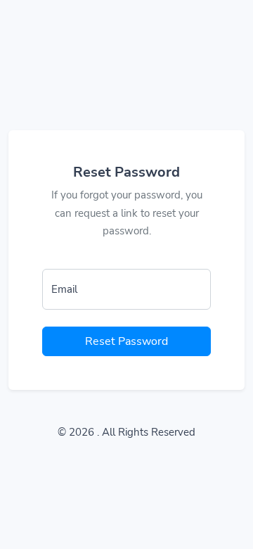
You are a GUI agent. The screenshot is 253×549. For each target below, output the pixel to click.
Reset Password (126, 341)
